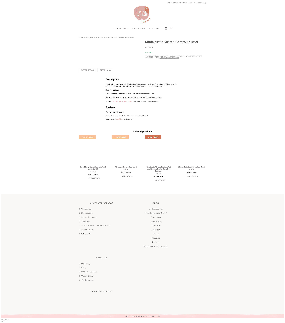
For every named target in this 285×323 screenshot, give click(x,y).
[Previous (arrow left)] (2, 321)
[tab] (87, 70)
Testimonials (87, 230)
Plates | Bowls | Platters (93, 38)
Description (87, 70)
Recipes (156, 242)
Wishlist (198, 3)
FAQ (204, 3)
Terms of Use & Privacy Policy (96, 225)
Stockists (85, 221)
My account (187, 3)
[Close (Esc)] (2, 319)
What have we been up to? (155, 246)
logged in (118, 119)
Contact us (138, 28)
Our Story (155, 28)
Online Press (87, 276)
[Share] (4, 319)
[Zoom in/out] (8, 319)
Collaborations (156, 209)
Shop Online (119, 28)
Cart (169, 3)
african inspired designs (169, 58)
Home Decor (156, 221)
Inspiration (156, 225)
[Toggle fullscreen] (6, 319)
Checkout (177, 3)
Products (156, 238)
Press (155, 234)
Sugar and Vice (153, 316)
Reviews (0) (105, 70)
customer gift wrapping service (123, 101)
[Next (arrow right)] (4, 321)
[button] (93, 178)
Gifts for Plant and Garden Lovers (168, 56)
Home (81, 38)
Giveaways (156, 217)
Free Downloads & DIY (156, 213)
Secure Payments (89, 217)
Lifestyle (156, 230)
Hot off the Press (89, 272)
